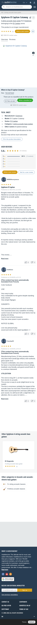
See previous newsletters (10, 594)
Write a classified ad (25, 100)
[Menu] (34, 7)
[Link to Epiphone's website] (30, 17)
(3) (13, 31)
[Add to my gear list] (33, 17)
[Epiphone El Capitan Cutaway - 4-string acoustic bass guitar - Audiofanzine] (9, 2)
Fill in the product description (12, 139)
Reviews (12, 39)
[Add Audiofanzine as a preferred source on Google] (8, 579)
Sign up (24, 590)
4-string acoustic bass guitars (23, 124)
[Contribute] (33, 31)
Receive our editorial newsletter (13, 585)
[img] (6, 31)
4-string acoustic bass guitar (11, 21)
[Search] (3, 7)
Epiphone (28, 21)
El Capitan (16, 23)
